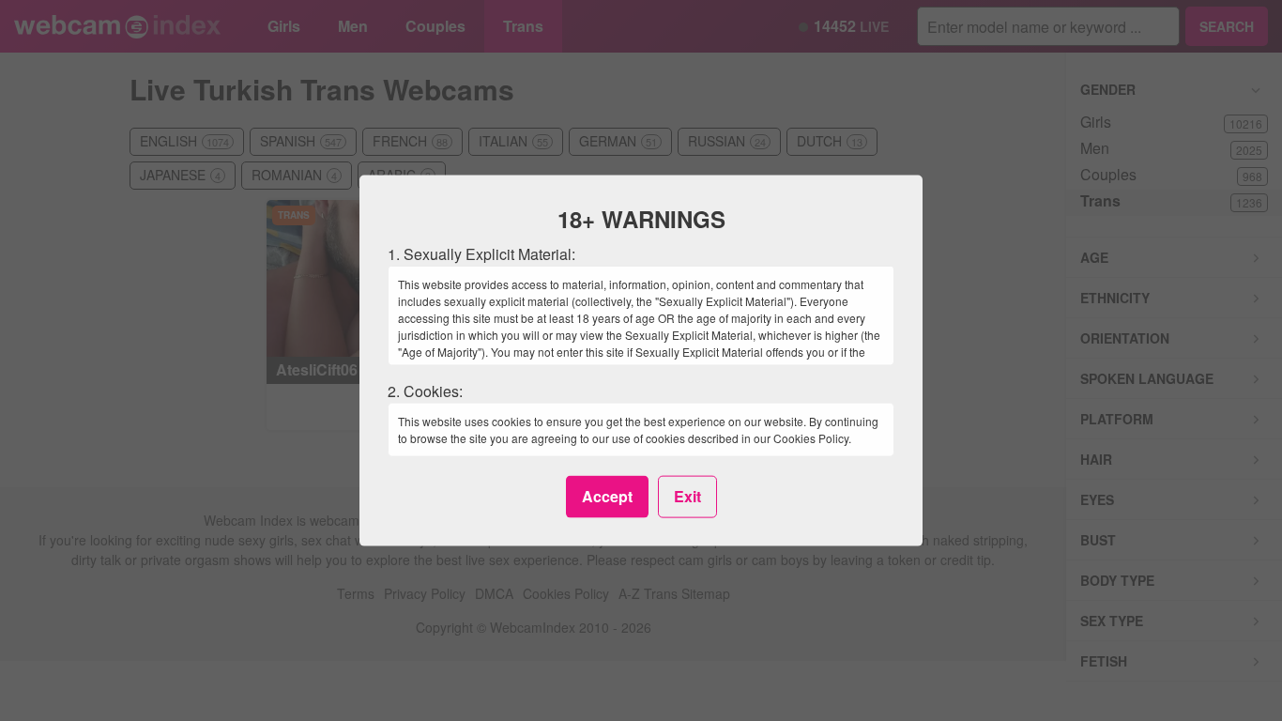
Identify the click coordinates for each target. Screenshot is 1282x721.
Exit (687, 496)
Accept (607, 496)
